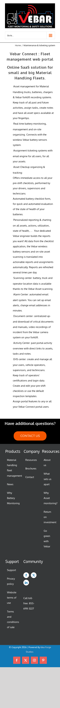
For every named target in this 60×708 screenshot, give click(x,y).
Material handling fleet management (12, 467)
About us (47, 462)
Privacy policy (11, 581)
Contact (29, 477)
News (10, 484)
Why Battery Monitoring (12, 498)
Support (11, 570)
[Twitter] (33, 575)
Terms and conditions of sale (12, 619)
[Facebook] (26, 575)
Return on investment (48, 517)
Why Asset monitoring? (48, 498)
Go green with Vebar (47, 538)
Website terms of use (11, 597)
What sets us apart (47, 479)
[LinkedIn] (26, 582)
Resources (30, 460)
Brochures (30, 468)
